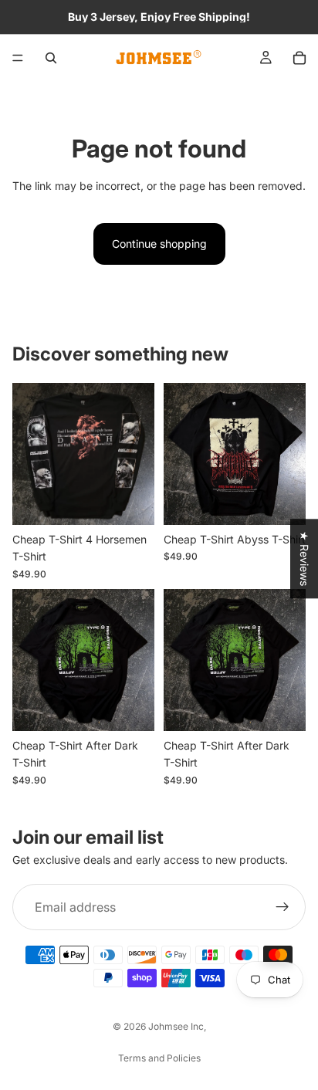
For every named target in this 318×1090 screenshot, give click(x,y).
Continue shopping (159, 243)
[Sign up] (282, 907)
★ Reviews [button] (304, 558)
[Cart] (299, 58)
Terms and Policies (159, 1058)
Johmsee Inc (176, 1026)
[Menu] (18, 58)
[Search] (51, 58)
